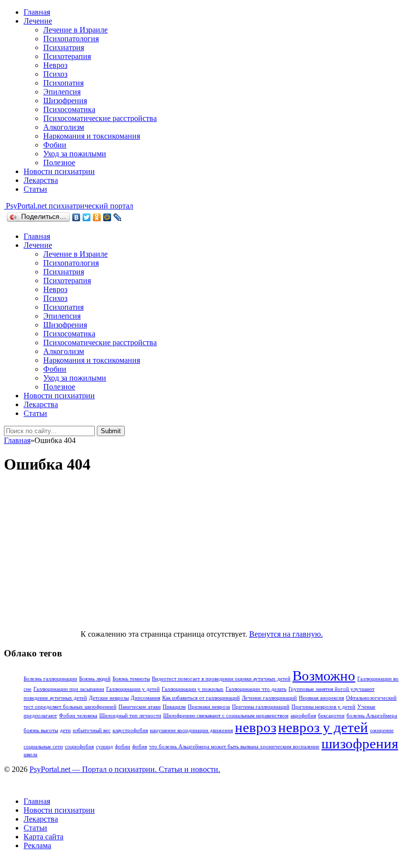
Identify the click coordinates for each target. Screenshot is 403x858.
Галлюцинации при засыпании (68, 689)
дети (65, 730)
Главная (37, 12)
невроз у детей (323, 727)
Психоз (55, 74)
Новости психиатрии (59, 171)
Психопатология (71, 38)
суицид (104, 746)
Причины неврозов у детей (323, 707)
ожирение (382, 730)
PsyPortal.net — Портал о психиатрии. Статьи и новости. (124, 769)
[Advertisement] (201, 553)
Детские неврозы (109, 698)
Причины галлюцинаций (260, 707)
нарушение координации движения (191, 730)
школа (30, 754)
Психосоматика (69, 109)
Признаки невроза (209, 707)
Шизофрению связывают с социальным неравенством (225, 715)
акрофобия (303, 715)
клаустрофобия (130, 730)
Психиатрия (63, 47)
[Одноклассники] (97, 217)
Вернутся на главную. (286, 634)
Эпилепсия (62, 92)
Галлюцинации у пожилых (193, 689)
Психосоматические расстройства (100, 118)
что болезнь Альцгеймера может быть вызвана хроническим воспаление (234, 746)
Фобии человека (78, 715)
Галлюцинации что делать (256, 689)
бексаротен (331, 715)
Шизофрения (65, 100)
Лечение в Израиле (75, 30)
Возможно (323, 675)
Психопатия (63, 83)
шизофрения (359, 743)
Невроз (55, 65)
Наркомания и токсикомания (91, 136)
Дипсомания (145, 698)
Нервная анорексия (321, 698)
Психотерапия (67, 56)
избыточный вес (92, 730)
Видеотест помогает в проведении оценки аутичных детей (221, 678)
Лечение (38, 21)
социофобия (79, 746)
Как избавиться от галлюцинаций (201, 698)
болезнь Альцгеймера (371, 715)
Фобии (54, 145)
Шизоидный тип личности (130, 715)
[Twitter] (87, 217)
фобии (122, 746)
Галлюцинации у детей (133, 689)
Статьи (35, 189)
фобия (139, 746)
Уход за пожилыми (74, 153)
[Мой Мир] (107, 217)
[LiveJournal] (118, 217)
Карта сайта (43, 836)
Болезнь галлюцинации (50, 678)
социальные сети (43, 746)
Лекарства (41, 180)
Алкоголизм (63, 127)
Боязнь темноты (131, 678)
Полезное (59, 162)
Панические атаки (139, 707)
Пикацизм (174, 707)
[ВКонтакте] (76, 217)
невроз (255, 727)
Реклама (37, 845)
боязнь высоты (41, 730)
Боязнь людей (95, 678)
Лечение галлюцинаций (269, 698)
